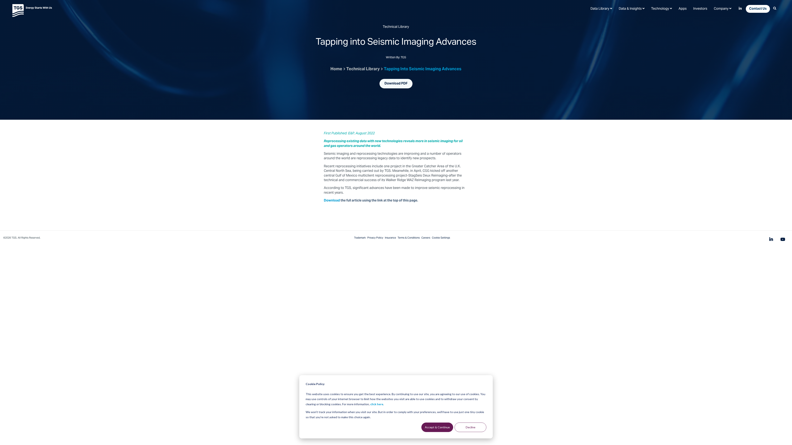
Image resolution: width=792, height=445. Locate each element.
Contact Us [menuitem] (758, 8)
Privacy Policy (375, 238)
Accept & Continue (437, 427)
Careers (425, 238)
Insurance (390, 238)
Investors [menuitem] (700, 8)
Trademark (360, 238)
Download (332, 200)
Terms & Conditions (409, 238)
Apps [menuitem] (683, 8)
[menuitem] (601, 8)
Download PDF (396, 83)
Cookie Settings (441, 238)
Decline (470, 427)
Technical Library (363, 69)
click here (376, 404)
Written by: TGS (396, 58)
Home (336, 69)
